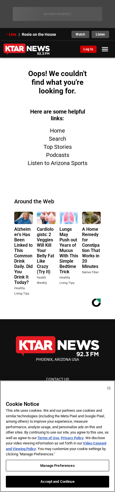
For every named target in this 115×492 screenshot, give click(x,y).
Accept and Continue (57, 481)
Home (57, 130)
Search (57, 138)
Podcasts (57, 155)
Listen (100, 34)
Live (12, 34)
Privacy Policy (72, 438)
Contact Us (57, 379)
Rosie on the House (39, 34)
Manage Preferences (57, 465)
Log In (88, 49)
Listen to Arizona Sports (57, 163)
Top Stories (58, 146)
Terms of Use (48, 438)
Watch (80, 34)
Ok (109, 388)
